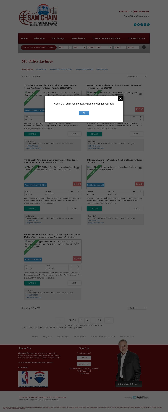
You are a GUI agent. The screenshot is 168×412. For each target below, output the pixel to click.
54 (99, 320)
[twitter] (138, 24)
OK (84, 113)
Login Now (84, 357)
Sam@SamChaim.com (136, 16)
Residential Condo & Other (61, 69)
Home (24, 38)
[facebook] (135, 24)
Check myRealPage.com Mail (30, 400)
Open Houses (102, 69)
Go (144, 47)
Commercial (41, 69)
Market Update (136, 38)
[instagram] (148, 24)
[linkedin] (141, 24)
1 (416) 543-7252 (32, 146)
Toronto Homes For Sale (106, 38)
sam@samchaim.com (33, 148)
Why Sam (39, 38)
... (93, 320)
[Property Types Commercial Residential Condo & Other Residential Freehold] (99, 47)
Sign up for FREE (84, 364)
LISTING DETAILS (32, 134)
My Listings (58, 38)
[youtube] (145, 24)
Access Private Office (50, 400)
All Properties (27, 69)
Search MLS (78, 38)
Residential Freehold (84, 69)
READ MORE (23, 367)
